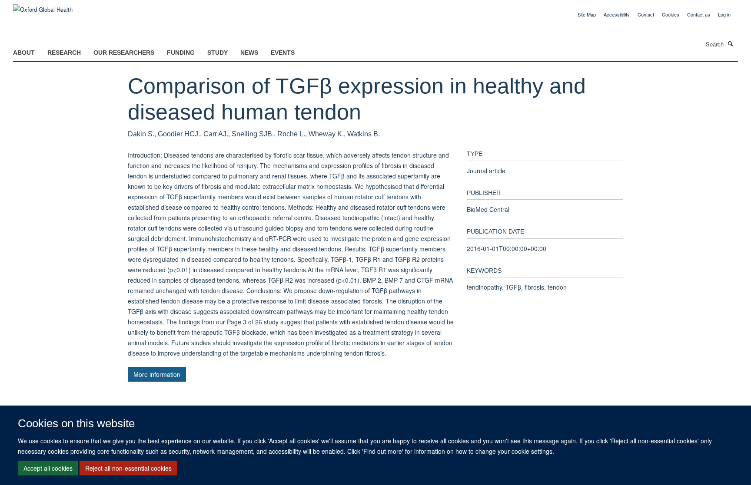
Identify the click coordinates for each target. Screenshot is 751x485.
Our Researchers (123, 52)
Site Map (587, 14)
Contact (646, 14)
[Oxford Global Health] (43, 6)
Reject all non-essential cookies (128, 468)
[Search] (730, 43)
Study (217, 52)
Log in (724, 14)
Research (64, 52)
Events (283, 52)
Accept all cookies (48, 468)
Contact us (698, 14)
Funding (181, 52)
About (24, 52)
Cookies (670, 14)
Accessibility (617, 14)
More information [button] (156, 374)
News (249, 52)
